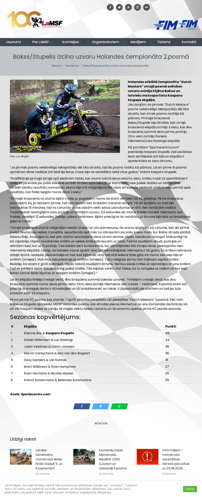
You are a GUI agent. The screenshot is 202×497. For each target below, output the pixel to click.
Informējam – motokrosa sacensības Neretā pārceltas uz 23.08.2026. (176, 459)
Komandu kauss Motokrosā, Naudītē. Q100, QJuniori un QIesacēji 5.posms (113, 459)
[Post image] (21, 457)
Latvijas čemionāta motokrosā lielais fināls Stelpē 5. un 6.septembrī (49, 459)
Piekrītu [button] (190, 489)
